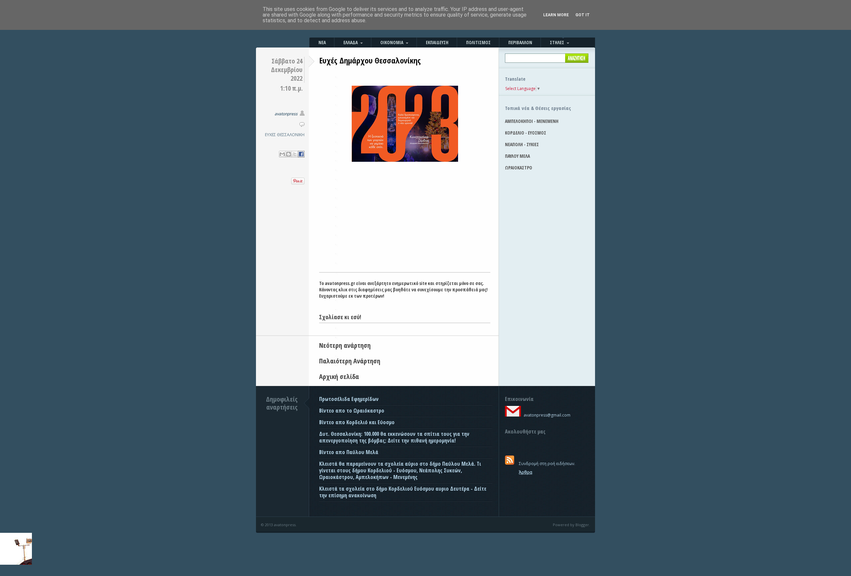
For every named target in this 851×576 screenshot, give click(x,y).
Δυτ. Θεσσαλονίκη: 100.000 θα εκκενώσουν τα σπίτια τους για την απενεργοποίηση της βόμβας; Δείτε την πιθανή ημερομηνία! (394, 437)
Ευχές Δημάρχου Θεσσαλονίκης (370, 60)
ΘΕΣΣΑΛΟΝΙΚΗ (290, 135)
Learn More (556, 15)
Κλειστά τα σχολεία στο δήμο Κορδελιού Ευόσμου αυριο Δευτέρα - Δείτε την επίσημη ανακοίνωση (402, 492)
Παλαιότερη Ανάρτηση (349, 360)
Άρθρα (525, 472)
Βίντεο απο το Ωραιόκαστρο (351, 410)
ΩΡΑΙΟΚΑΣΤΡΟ (518, 167)
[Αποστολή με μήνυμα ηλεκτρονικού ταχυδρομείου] (282, 154)
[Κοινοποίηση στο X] (295, 154)
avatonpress (286, 114)
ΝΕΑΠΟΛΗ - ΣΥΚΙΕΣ (522, 144)
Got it (582, 15)
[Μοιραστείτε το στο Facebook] (301, 154)
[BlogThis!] (288, 154)
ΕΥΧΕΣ (270, 135)
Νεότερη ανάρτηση (345, 345)
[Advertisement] (404, 222)
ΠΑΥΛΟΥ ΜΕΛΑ (517, 156)
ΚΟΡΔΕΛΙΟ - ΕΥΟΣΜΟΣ (525, 133)
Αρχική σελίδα (339, 376)
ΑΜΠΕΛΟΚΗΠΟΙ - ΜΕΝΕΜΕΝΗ (531, 121)
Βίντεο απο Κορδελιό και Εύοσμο (357, 422)
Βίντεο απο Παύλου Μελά (348, 452)
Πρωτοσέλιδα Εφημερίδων (349, 399)
